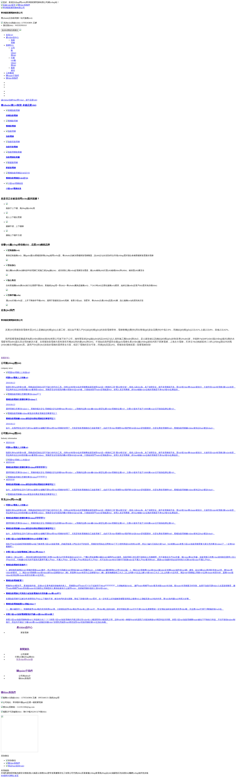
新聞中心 (10, 45)
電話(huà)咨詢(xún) (16, 766)
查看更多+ (5, 358)
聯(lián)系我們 (24, 5)
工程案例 (10, 73)
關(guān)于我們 (12, 75)
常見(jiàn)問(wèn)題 (24, 659)
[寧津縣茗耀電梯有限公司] (13, 8)
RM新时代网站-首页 (10, 776)
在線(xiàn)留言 (9, 5)
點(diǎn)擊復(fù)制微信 (10, 30)
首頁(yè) (9, 35)
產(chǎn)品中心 (12, 37)
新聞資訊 (24, 649)
